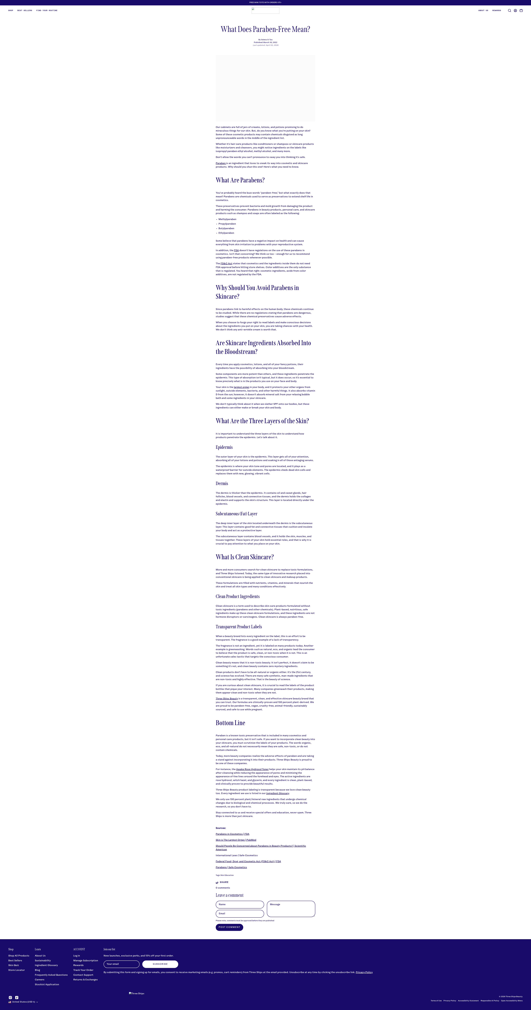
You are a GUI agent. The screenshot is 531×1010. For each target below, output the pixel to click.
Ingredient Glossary (46, 965)
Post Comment (229, 927)
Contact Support (83, 975)
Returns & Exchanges (85, 980)
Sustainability (43, 960)
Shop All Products (18, 956)
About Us (40, 956)
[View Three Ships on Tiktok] (17, 997)
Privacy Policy (364, 972)
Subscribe (160, 964)
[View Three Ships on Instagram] (10, 997)
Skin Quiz (13, 965)
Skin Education (227, 875)
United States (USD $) (23, 1002)
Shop (10, 949)
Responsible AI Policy (490, 1001)
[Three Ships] (265, 10)
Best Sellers (15, 960)
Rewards (78, 965)
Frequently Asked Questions (51, 975)
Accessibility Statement (468, 1001)
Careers (39, 980)
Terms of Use (436, 1001)
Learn (38, 949)
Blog (37, 970)
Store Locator (16, 970)
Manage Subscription (85, 960)
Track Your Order (83, 970)
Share (224, 882)
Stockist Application (47, 984)
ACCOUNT (79, 949)
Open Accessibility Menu (512, 1001)
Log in (76, 956)
